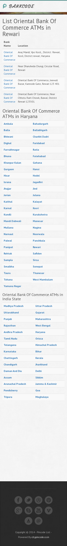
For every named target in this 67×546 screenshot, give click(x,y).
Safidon (37, 253)
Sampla (8, 260)
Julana (36, 195)
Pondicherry (11, 390)
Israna (7, 182)
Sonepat (38, 266)
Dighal (7, 143)
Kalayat (37, 201)
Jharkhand (41, 364)
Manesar (38, 221)
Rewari (37, 247)
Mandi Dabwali (12, 221)
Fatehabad (39, 156)
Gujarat (39, 312)
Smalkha (9, 266)
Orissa (39, 338)
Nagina (37, 227)
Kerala (39, 358)
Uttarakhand (11, 312)
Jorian (7, 195)
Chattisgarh (11, 358)
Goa (37, 390)
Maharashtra (43, 319)
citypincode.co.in (40, 537)
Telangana (10, 345)
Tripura (8, 396)
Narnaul (8, 234)
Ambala (8, 123)
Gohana (37, 162)
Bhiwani (8, 136)
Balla (7, 130)
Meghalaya (41, 396)
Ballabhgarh (40, 130)
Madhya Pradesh (13, 306)
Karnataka (10, 351)
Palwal (8, 240)
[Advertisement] (33, 437)
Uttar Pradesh (43, 306)
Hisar (7, 175)
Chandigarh (10, 364)
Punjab (8, 319)
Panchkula (39, 240)
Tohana (8, 279)
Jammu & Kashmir (46, 383)
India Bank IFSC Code (18, 6)
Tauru (7, 273)
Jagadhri (38, 182)
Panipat (8, 247)
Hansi (36, 169)
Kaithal (8, 201)
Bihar (38, 351)
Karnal (8, 208)
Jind (35, 188)
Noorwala (38, 234)
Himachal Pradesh (46, 345)
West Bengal (42, 325)
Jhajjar (7, 188)
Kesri (36, 208)
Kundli (7, 214)
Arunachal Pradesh (15, 383)
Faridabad (39, 143)
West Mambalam (43, 279)
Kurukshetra (40, 214)
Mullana (8, 227)
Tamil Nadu (10, 338)
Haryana (40, 332)
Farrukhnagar (12, 149)
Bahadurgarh (40, 123)
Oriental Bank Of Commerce (9, 56)
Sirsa (36, 260)
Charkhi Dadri (41, 136)
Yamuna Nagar (12, 286)
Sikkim (39, 377)
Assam (8, 377)
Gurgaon (9, 169)
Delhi (38, 371)
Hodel (36, 175)
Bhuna (7, 156)
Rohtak (8, 253)
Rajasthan (10, 325)
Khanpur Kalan (12, 162)
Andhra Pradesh (13, 332)
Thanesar (38, 273)
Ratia (36, 149)
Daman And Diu (13, 371)
